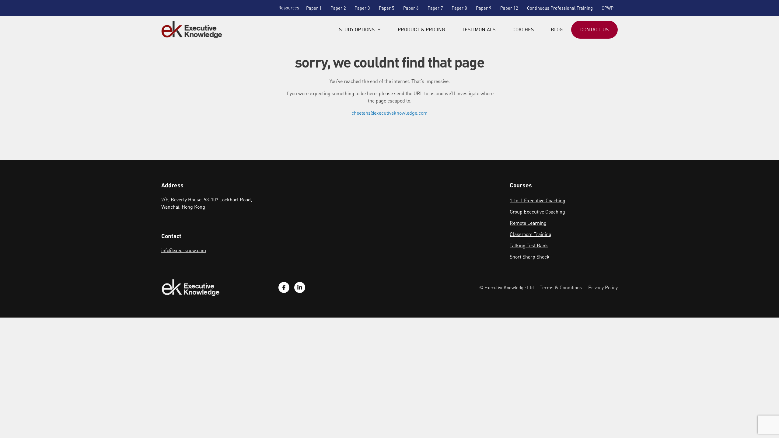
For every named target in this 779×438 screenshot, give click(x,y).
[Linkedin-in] (299, 287)
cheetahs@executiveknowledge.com (389, 112)
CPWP (607, 8)
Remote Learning (528, 223)
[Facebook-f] (283, 287)
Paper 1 (314, 8)
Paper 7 (435, 8)
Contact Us (594, 29)
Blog (557, 29)
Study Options (357, 29)
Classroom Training (530, 234)
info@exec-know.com (183, 250)
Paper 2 (338, 8)
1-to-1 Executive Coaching (537, 200)
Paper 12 (509, 8)
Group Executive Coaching (537, 211)
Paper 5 (386, 8)
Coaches (523, 29)
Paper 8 (459, 8)
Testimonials (478, 29)
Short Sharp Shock (530, 256)
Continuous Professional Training (560, 8)
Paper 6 (411, 8)
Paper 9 (483, 8)
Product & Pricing (421, 29)
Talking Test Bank (529, 245)
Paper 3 (362, 8)
